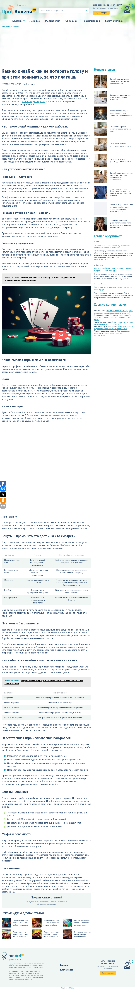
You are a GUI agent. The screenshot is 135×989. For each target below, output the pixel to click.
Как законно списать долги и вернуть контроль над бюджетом (121, 97)
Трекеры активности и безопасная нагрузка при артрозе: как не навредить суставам (120, 192)
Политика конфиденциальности (31, 968)
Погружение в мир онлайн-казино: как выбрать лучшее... (20, 922)
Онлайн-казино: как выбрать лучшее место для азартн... (51, 934)
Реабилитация (91, 21)
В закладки (22, 5)
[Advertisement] (67, 47)
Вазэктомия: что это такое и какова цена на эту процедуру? (113, 288)
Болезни (17, 21)
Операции (71, 21)
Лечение (35, 21)
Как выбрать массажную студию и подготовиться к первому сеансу (120, 81)
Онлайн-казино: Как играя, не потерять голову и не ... (82, 922)
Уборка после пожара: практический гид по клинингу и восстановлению (121, 113)
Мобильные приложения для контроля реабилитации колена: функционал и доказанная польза (121, 208)
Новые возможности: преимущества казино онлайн (82, 934)
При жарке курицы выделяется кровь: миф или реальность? (113, 327)
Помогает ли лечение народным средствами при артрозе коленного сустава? (112, 246)
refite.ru (71, 988)
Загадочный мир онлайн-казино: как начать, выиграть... (20, 934)
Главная (64, 965)
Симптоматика (114, 21)
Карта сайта (66, 969)
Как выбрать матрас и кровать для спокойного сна (121, 144)
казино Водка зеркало (33, 101)
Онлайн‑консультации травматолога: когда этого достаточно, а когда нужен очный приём (120, 223)
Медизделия (52, 21)
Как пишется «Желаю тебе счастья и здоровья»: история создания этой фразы (113, 269)
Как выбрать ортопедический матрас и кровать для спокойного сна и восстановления (121, 176)
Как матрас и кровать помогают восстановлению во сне (120, 128)
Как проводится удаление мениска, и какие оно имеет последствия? (112, 333)
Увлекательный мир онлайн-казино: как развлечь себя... (51, 922)
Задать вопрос (101, 12)
